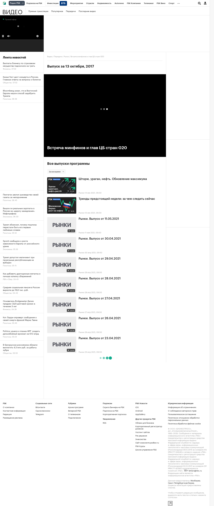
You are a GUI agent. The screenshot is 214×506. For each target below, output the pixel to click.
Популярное (57, 11)
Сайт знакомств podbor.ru (147, 442)
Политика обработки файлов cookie (184, 423)
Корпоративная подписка (114, 414)
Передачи (71, 11)
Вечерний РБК (74, 410)
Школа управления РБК (146, 449)
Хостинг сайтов (142, 431)
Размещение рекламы (13, 417)
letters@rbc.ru (195, 470)
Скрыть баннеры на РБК (113, 407)
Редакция (7, 414)
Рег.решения (141, 435)
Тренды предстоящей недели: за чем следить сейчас (117, 198)
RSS (104, 422)
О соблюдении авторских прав (182, 410)
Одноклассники (43, 410)
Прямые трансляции (38, 11)
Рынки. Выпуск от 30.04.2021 (100, 238)
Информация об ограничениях (182, 407)
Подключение (74, 417)
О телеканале (74, 414)
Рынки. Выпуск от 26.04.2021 (100, 318)
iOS (137, 407)
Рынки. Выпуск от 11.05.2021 (99, 218)
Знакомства (140, 438)
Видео (12, 11)
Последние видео (87, 11)
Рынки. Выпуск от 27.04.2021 (99, 298)
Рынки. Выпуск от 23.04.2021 (100, 338)
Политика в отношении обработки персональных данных (184, 418)
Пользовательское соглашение (182, 414)
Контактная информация (14, 410)
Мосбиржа (195, 480)
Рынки (66, 56)
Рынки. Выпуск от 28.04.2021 (100, 278)
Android (139, 410)
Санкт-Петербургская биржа (181, 482)
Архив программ (75, 407)
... (178, 2)
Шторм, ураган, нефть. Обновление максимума (113, 179)
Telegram (40, 414)
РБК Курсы (140, 445)
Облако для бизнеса (144, 422)
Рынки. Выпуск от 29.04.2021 (99, 258)
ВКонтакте (40, 407)
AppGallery (140, 414)
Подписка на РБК (110, 410)
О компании (8, 407)
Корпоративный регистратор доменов (148, 427)
